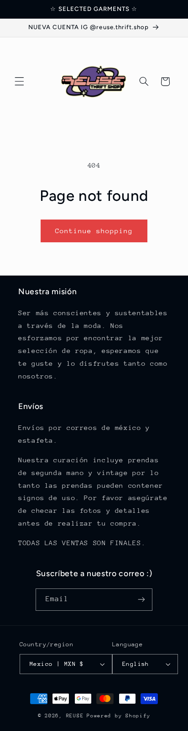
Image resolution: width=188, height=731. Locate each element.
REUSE (75, 716)
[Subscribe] (141, 599)
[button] (19, 81)
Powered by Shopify (118, 716)
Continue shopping (94, 231)
